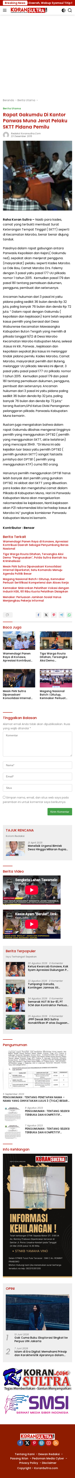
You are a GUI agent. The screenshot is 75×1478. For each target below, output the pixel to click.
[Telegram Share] (61, 615)
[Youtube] (49, 1443)
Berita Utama (12, 108)
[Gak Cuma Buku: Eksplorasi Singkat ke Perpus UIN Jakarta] (37, 1312)
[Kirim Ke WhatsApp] (69, 615)
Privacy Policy (28, 1463)
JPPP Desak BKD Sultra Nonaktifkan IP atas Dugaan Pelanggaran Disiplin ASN (47, 1021)
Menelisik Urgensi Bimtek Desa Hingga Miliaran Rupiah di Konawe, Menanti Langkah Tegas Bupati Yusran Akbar (48, 847)
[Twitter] (27, 1443)
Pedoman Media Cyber (48, 1458)
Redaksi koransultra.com (26, 133)
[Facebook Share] (38, 615)
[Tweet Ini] (46, 615)
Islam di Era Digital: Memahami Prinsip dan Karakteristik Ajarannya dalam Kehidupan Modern (40, 1353)
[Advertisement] (37, 54)
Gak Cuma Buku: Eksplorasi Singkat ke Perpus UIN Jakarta (41, 1339)
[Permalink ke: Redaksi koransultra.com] (6, 135)
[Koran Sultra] (28, 10)
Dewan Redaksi (49, 1454)
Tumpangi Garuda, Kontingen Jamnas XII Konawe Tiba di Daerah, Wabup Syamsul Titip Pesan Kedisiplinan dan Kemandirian (47, 985)
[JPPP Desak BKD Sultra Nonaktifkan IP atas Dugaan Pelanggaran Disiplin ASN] (15, 1022)
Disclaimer (49, 1463)
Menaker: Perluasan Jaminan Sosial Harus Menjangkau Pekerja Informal (32, 598)
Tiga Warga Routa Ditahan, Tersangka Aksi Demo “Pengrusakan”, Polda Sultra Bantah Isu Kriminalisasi (35, 557)
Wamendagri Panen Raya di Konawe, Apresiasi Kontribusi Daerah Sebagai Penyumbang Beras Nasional (35, 545)
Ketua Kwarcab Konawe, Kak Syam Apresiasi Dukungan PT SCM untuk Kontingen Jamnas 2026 (48, 968)
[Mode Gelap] (63, 10)
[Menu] (5, 10)
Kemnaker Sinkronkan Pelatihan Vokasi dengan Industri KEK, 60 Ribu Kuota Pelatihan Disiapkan (36, 589)
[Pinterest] (34, 1443)
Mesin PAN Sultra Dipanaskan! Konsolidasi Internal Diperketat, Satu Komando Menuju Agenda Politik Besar (32, 570)
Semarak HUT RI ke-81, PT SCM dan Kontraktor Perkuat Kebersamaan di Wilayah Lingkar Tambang (48, 1003)
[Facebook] (20, 1443)
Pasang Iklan (19, 1458)
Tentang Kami (24, 1454)
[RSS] (56, 1443)
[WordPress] (41, 1443)
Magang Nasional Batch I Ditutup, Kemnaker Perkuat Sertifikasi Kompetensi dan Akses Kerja (36, 580)
